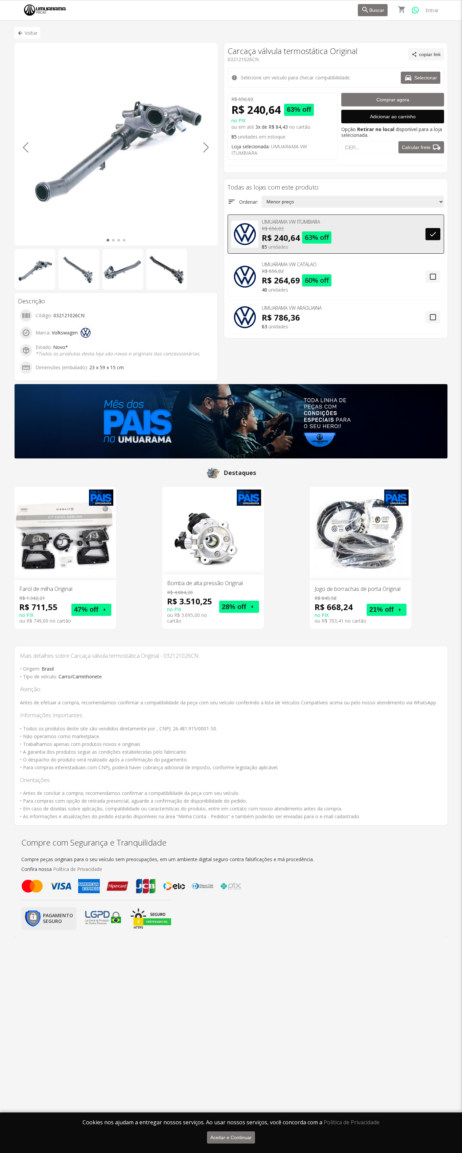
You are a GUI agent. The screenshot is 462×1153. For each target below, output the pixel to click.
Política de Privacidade (351, 1122)
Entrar (432, 10)
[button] (27, 33)
